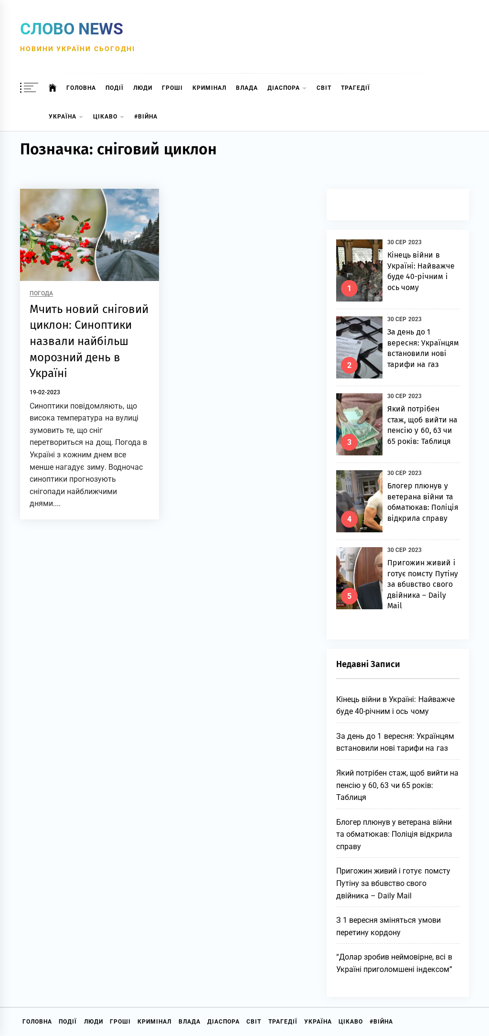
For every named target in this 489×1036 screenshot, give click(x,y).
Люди (142, 88)
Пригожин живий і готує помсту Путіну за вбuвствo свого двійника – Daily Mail (422, 584)
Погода (41, 294)
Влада (247, 88)
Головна (81, 88)
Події (115, 88)
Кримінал (209, 88)
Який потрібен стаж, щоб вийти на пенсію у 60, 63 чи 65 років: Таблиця (397, 785)
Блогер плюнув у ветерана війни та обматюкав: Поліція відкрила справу (394, 834)
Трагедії (355, 88)
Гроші (172, 88)
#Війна (146, 116)
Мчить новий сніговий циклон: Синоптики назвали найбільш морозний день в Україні (89, 341)
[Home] (53, 88)
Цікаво (105, 116)
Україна (62, 116)
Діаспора (283, 88)
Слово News (71, 28)
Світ (324, 88)
